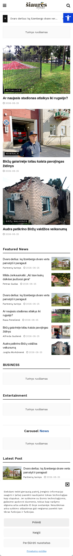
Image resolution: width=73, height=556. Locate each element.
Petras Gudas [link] (10, 284)
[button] (67, 484)
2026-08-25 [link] (12, 103)
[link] (68, 18)
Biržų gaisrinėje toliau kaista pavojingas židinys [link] (33, 163)
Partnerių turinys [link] (12, 268)
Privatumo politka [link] (36, 551)
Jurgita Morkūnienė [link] (13, 352)
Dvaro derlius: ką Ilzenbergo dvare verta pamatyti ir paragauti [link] (26, 261)
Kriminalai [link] (12, 154)
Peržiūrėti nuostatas (36, 543)
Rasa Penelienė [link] (11, 320)
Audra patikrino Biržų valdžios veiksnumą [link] (35, 229)
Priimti (36, 522)
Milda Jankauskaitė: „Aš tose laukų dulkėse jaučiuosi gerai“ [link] (23, 277)
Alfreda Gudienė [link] (12, 336)
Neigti (36, 532)
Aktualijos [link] (13, 90)
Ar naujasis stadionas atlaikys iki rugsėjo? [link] (35, 98)
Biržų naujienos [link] (16, 221)
